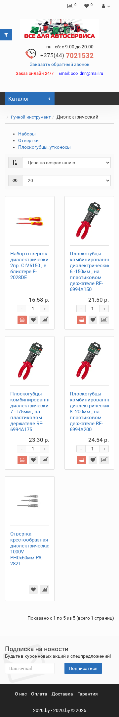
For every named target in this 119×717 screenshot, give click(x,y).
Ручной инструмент (31, 117)
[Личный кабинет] (105, 6)
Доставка (62, 693)
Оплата (39, 693)
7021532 (67, 56)
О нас (21, 693)
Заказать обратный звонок (60, 64)
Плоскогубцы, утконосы (44, 147)
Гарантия (87, 693)
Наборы (27, 133)
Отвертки (28, 140)
